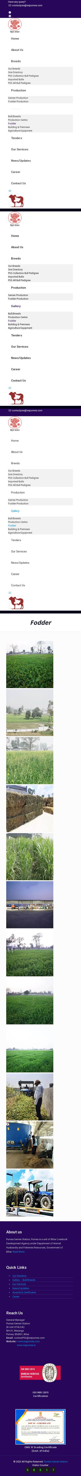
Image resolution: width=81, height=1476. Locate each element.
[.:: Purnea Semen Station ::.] (15, 31)
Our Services (19, 1284)
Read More (18, 1251)
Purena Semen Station (56, 1461)
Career (15, 1296)
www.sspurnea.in (26, 1345)
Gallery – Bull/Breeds (23, 1280)
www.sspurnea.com (29, 1341)
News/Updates (20, 1288)
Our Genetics (19, 1275)
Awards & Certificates (24, 1292)
